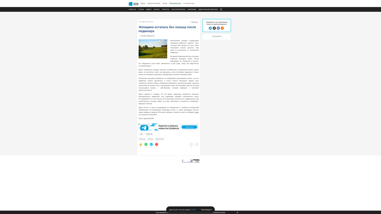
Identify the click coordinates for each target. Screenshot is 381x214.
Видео (148, 9)
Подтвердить (206, 210)
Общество (149, 134)
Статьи (141, 9)
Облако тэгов (160, 139)
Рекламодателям (175, 3)
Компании (192, 9)
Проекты (165, 9)
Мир (141, 134)
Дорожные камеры (154, 3)
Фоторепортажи (178, 9)
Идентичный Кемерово (208, 9)
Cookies (193, 210)
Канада (150, 139)
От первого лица (188, 3)
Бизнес (157, 9)
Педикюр (142, 139)
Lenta (197, 112)
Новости (132, 9)
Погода (164, 3)
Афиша (143, 3)
